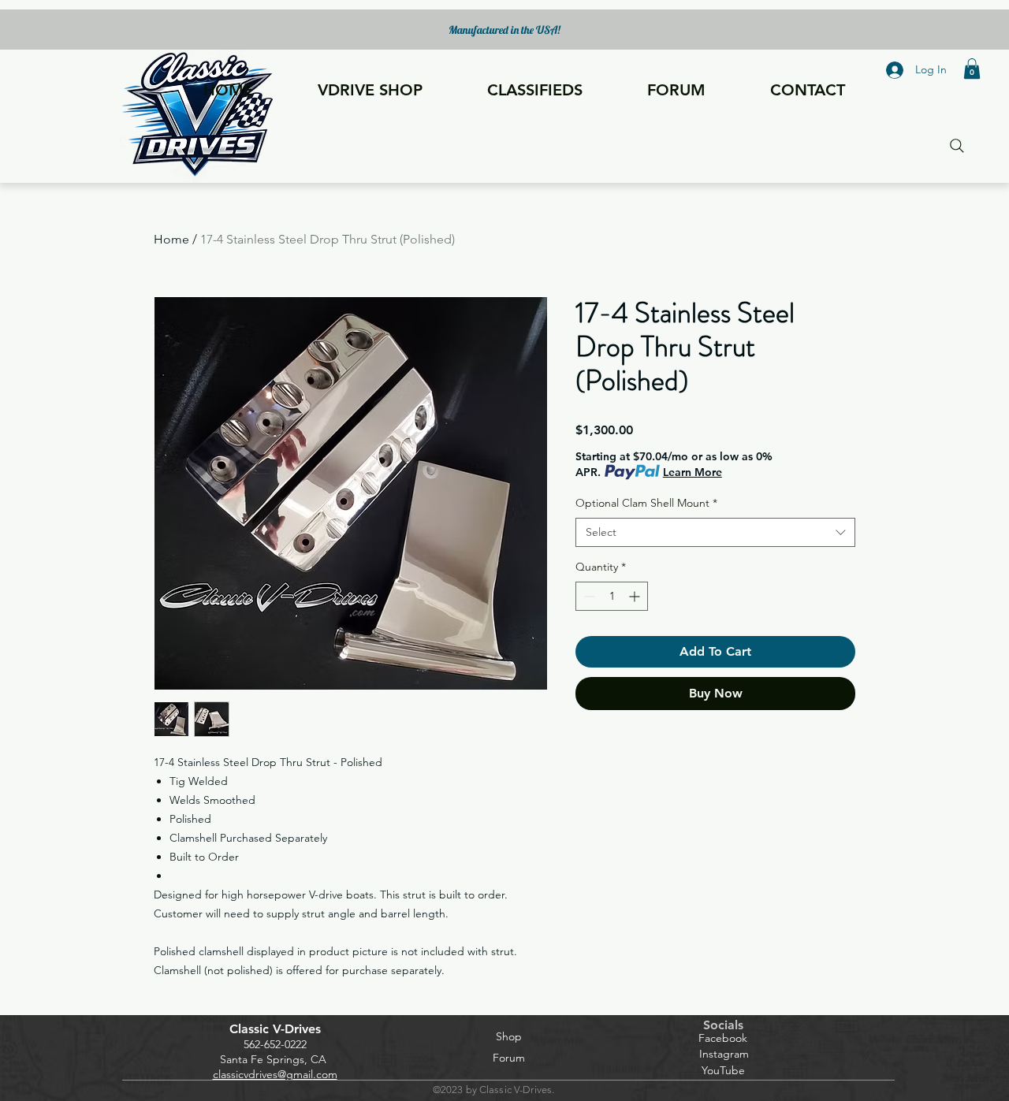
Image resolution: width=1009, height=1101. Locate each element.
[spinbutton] (612, 596)
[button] (972, 68)
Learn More (692, 472)
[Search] (956, 145)
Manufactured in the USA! (504, 30)
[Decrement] (588, 596)
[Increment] (636, 596)
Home (171, 239)
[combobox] (715, 533)
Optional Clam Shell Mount (646, 503)
